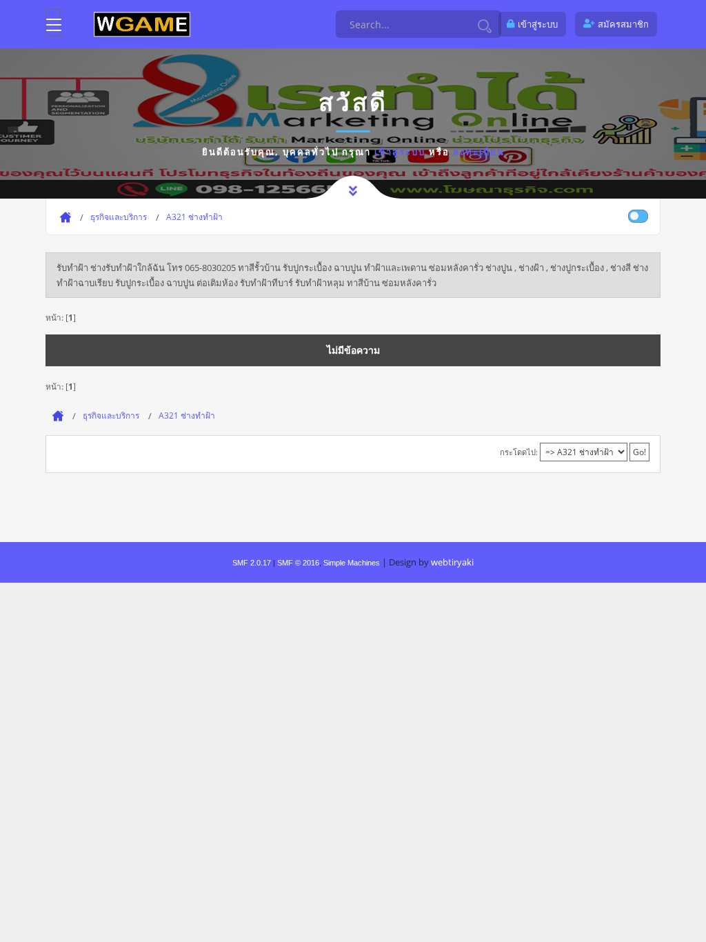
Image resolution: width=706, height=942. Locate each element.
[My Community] (142, 24)
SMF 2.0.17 (251, 563)
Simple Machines (351, 563)
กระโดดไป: (519, 452)
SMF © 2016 (298, 563)
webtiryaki (452, 562)
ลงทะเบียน (479, 152)
